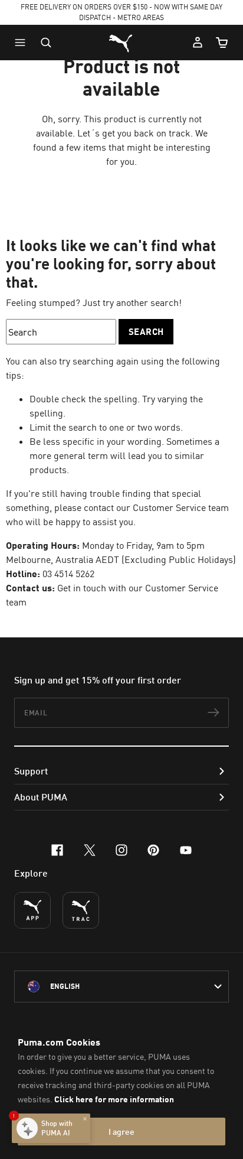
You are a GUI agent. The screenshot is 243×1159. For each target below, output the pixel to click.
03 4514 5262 (68, 574)
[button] (23, 42)
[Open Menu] (23, 42)
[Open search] (46, 42)
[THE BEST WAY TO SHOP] (32, 910)
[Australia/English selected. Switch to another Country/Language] (121, 986)
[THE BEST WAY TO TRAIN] (81, 910)
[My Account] (197, 42)
